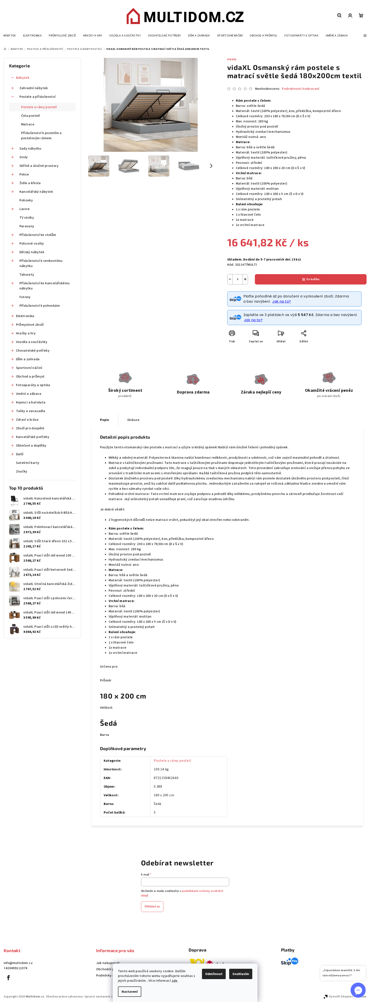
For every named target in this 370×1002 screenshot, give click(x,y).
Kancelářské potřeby (32, 437)
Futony (25, 297)
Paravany (26, 226)
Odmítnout (213, 974)
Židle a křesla (30, 183)
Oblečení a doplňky (31, 445)
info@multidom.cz (18, 963)
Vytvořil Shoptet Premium (348, 996)
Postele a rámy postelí (39, 107)
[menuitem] (9, 36)
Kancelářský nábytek (36, 191)
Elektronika (25, 316)
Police (24, 174)
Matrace (28, 124)
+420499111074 (15, 968)
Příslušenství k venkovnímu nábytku (41, 263)
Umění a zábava (28, 393)
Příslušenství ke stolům (37, 234)
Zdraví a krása (27, 419)
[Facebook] (9, 978)
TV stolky (26, 217)
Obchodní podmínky (112, 969)
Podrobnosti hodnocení (300, 88)
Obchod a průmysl (30, 376)
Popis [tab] (104, 419)
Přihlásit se (152, 906)
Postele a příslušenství (37, 96)
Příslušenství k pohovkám (39, 305)
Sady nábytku (30, 148)
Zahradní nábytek (33, 88)
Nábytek (23, 77)
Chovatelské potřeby (33, 350)
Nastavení (130, 991)
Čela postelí (30, 115)
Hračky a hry (26, 333)
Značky (21, 471)
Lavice (24, 209)
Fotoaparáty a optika (33, 385)
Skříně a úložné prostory (39, 165)
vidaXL (232, 59)
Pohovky (26, 200)
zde (175, 980)
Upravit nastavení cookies (103, 996)
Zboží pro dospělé (30, 428)
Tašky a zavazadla (30, 411)
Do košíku (312, 279)
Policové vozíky (31, 243)
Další (20, 454)
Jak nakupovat (108, 963)
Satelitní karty (28, 462)
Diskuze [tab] (133, 419)
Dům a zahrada (28, 359)
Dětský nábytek (31, 252)
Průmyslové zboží (30, 324)
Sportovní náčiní (29, 367)
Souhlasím (240, 974)
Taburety (26, 274)
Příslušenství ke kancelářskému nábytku (44, 286)
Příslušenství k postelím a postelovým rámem (41, 136)
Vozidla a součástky (32, 342)
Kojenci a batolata (31, 402)
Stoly (23, 157)
